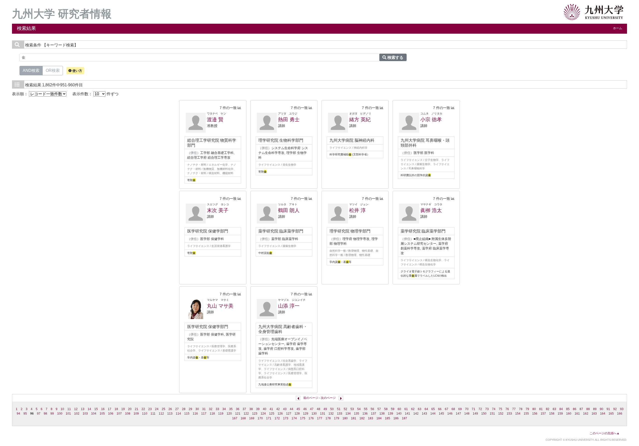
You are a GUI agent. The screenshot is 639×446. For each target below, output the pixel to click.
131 (322, 413)
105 (102, 413)
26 (170, 409)
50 (332, 409)
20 (130, 409)
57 (379, 409)
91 (608, 409)
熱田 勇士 (289, 119)
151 (492, 413)
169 (251, 418)
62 (413, 409)
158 (551, 413)
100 (59, 413)
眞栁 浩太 (431, 210)
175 (302, 418)
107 (119, 413)
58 (386, 409)
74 (493, 409)
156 (534, 413)
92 (615, 409)
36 (237, 409)
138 (382, 413)
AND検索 (31, 70)
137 (373, 413)
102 (76, 413)
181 (353, 418)
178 (328, 418)
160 (568, 413)
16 (103, 409)
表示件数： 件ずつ (95, 94)
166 (619, 413)
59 (392, 409)
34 (224, 409)
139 (390, 413)
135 (356, 413)
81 (541, 409)
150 (483, 413)
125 (271, 413)
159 (560, 413)
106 (110, 413)
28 (183, 409)
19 (123, 409)
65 (433, 409)
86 (574, 409)
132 (331, 413)
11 (69, 409)
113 (169, 413)
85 (568, 409)
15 (96, 409)
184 (379, 418)
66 (440, 409)
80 (534, 409)
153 (509, 413)
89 (595, 409)
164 (602, 413)
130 (314, 413)
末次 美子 (217, 210)
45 (298, 409)
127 (288, 413)
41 (271, 409)
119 (220, 413)
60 (399, 409)
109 (136, 413)
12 (76, 409)
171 (268, 418)
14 (89, 409)
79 (527, 409)
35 (231, 409)
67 (446, 409)
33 (217, 409)
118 (212, 413)
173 (285, 418)
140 (399, 413)
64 (426, 409)
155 (526, 413)
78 (520, 409)
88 (588, 409)
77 (514, 409)
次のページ (328, 398)
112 (161, 413)
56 (372, 409)
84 (561, 409)
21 (136, 409)
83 (554, 409)
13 (82, 409)
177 (319, 418)
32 (210, 409)
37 (244, 409)
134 (348, 413)
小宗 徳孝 (431, 119)
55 (365, 409)
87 (581, 409)
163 (594, 413)
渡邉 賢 (215, 119)
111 (153, 413)
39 (258, 409)
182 (362, 418)
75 (500, 409)
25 (163, 409)
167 (234, 418)
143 (424, 413)
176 (311, 418)
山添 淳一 (289, 306)
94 (18, 413)
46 (305, 409)
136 (365, 413)
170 (260, 418)
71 (473, 409)
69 (460, 409)
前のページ (310, 398)
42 (278, 409)
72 (480, 409)
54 (359, 409)
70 (467, 409)
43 (285, 409)
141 (407, 413)
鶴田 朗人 (289, 210)
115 (186, 413)
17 (109, 409)
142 (416, 413)
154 (517, 413)
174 (294, 418)
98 (45, 413)
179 (336, 418)
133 (339, 413)
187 (404, 418)
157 (543, 413)
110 (144, 413)
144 (433, 413)
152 (500, 413)
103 (85, 413)
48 (318, 409)
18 (116, 409)
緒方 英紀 (360, 119)
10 (62, 409)
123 (254, 413)
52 (345, 409)
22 (143, 409)
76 (507, 409)
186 (396, 418)
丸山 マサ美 (220, 306)
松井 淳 (357, 210)
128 (297, 413)
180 (345, 418)
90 (601, 409)
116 (195, 413)
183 (370, 418)
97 (38, 413)
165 (611, 413)
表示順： (20, 94)
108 (127, 413)
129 (305, 413)
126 (280, 413)
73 (487, 409)
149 (475, 413)
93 (622, 409)
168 (243, 418)
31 (204, 409)
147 (458, 413)
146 (450, 413)
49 (325, 409)
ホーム (617, 28)
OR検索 (53, 70)
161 (577, 413)
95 (25, 413)
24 (157, 409)
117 (203, 413)
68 (453, 409)
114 (178, 413)
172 (277, 418)
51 (338, 409)
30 (197, 409)
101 (68, 413)
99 (52, 413)
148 (467, 413)
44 (291, 409)
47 (312, 409)
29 (190, 409)
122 (246, 413)
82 (547, 409)
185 (387, 418)
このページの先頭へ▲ (605, 433)
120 (229, 413)
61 (406, 409)
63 (419, 409)
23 (150, 409)
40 (264, 409)
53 (352, 409)
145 (441, 413)
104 (93, 413)
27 (177, 409)
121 (237, 413)
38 (251, 409)
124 (263, 413)
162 (585, 413)
